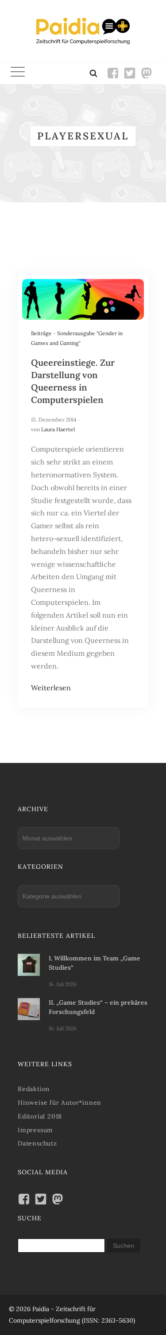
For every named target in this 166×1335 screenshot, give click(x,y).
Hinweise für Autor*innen (59, 1103)
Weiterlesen (51, 687)
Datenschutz (37, 1143)
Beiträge (41, 333)
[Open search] (93, 73)
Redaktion (34, 1089)
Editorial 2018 (40, 1116)
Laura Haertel (58, 429)
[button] (18, 73)
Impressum (35, 1130)
